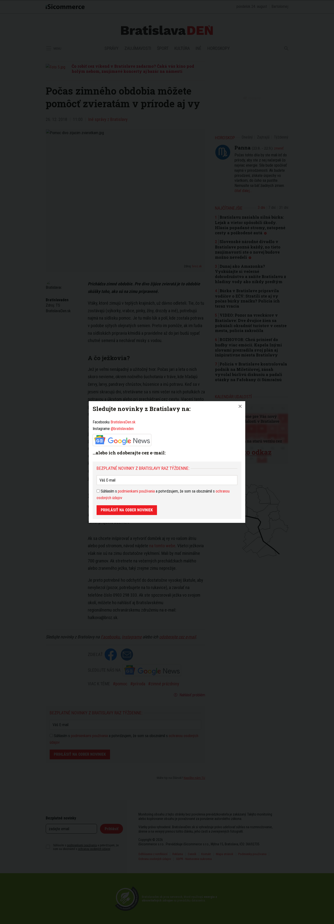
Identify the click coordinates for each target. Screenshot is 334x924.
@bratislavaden (122, 428)
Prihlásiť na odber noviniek (127, 510)
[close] (240, 406)
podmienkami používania (136, 491)
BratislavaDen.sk (123, 422)
